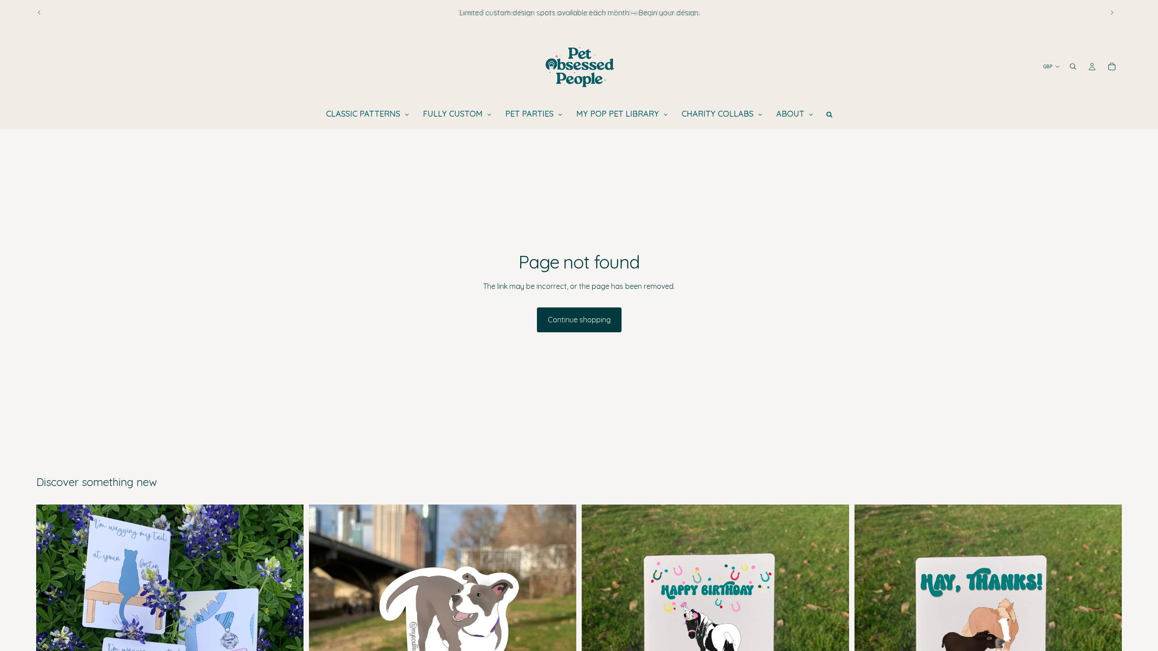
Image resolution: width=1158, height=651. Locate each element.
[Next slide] (1112, 13)
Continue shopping (579, 319)
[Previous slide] (39, 13)
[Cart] (1112, 66)
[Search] (1073, 66)
